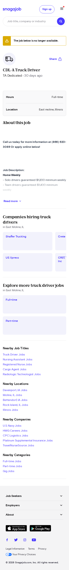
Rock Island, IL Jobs (15, 405)
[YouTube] (34, 540)
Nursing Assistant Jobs (17, 359)
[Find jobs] (61, 21)
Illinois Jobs (10, 409)
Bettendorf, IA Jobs (15, 400)
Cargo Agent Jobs (14, 369)
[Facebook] (7, 540)
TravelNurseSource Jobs (18, 445)
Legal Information (15, 549)
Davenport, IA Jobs (15, 390)
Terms (31, 549)
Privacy (42, 549)
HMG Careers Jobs (15, 430)
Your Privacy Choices (24, 554)
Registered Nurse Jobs (17, 364)
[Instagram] (24, 540)
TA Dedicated (12, 75)
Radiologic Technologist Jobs (22, 374)
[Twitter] (16, 540)
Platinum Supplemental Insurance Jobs (28, 440)
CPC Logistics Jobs (15, 435)
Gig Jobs (8, 471)
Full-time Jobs (12, 461)
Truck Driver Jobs (14, 354)
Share (53, 59)
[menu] (61, 9)
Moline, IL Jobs (12, 395)
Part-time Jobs (12, 466)
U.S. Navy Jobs (12, 425)
